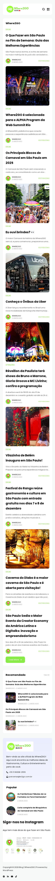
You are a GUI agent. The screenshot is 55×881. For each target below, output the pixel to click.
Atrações (10, 365)
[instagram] (4, 876)
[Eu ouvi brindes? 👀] (27, 203)
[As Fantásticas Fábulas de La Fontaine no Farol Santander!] (10, 797)
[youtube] (12, 876)
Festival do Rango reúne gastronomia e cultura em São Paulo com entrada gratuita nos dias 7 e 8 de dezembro (26, 498)
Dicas (8, 29)
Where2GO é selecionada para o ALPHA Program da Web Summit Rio (25, 120)
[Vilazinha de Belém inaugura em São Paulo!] (27, 426)
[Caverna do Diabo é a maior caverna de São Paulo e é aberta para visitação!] (27, 549)
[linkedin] (8, 876)
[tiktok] (16, 876)
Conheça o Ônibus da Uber (26, 302)
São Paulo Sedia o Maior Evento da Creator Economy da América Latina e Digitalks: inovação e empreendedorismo (27, 626)
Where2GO (16, 60)
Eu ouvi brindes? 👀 (20, 232)
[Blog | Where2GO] (18, 9)
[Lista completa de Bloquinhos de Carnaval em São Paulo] (10, 810)
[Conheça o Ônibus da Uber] (27, 272)
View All (46, 675)
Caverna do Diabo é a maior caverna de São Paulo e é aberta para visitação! (27, 583)
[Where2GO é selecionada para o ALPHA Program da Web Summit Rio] (27, 86)
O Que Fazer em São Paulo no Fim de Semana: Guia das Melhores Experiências (27, 40)
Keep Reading (43, 61)
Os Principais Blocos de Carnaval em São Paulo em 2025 (26, 158)
